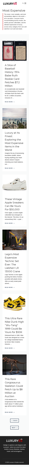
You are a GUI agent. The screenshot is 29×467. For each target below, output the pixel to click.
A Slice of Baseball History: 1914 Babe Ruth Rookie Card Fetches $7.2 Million (12, 75)
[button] (23, 3)
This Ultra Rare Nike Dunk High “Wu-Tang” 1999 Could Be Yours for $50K (14, 325)
